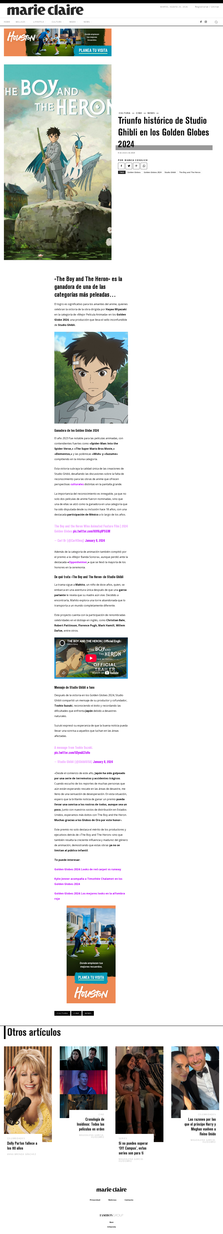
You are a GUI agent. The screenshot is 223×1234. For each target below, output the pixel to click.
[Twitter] (129, 166)
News (151, 113)
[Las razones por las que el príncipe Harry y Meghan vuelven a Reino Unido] (195, 1082)
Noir (112, 1222)
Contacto (129, 1200)
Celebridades (16, 1138)
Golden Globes (134, 172)
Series (123, 1138)
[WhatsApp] (144, 166)
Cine (139, 113)
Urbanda (111, 1227)
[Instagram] (205, 22)
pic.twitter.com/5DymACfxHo (72, 752)
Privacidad (95, 1200)
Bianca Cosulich (136, 160)
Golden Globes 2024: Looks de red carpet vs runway (87, 869)
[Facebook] (201, 22)
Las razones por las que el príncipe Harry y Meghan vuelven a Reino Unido (200, 1126)
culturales (77, 484)
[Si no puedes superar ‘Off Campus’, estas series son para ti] (139, 1094)
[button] (216, 22)
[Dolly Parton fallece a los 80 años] (28, 1094)
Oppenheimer (78, 562)
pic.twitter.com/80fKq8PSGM (91, 531)
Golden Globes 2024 (152, 172)
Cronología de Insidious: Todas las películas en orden (90, 1124)
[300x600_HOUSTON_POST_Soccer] (91, 1006)
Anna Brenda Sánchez (21, 1154)
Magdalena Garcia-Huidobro (91, 1136)
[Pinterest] (136, 166)
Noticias (112, 1200)
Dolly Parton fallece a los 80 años (22, 1146)
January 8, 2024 (95, 540)
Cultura (124, 113)
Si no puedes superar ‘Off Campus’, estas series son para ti (133, 1148)
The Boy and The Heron (189, 172)
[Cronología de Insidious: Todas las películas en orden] (84, 1082)
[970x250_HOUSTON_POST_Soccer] (58, 55)
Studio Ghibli (170, 172)
